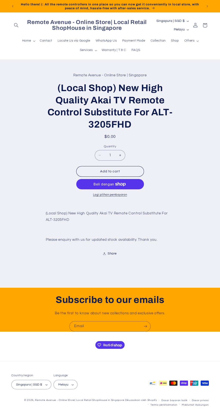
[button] (16, 25)
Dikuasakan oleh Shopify (141, 400)
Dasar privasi (200, 400)
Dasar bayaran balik (174, 400)
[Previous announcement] (12, 6)
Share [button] (112, 253)
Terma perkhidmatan (163, 405)
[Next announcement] (207, 6)
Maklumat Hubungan (195, 405)
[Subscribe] (145, 326)
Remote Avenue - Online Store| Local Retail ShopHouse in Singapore (79, 400)
